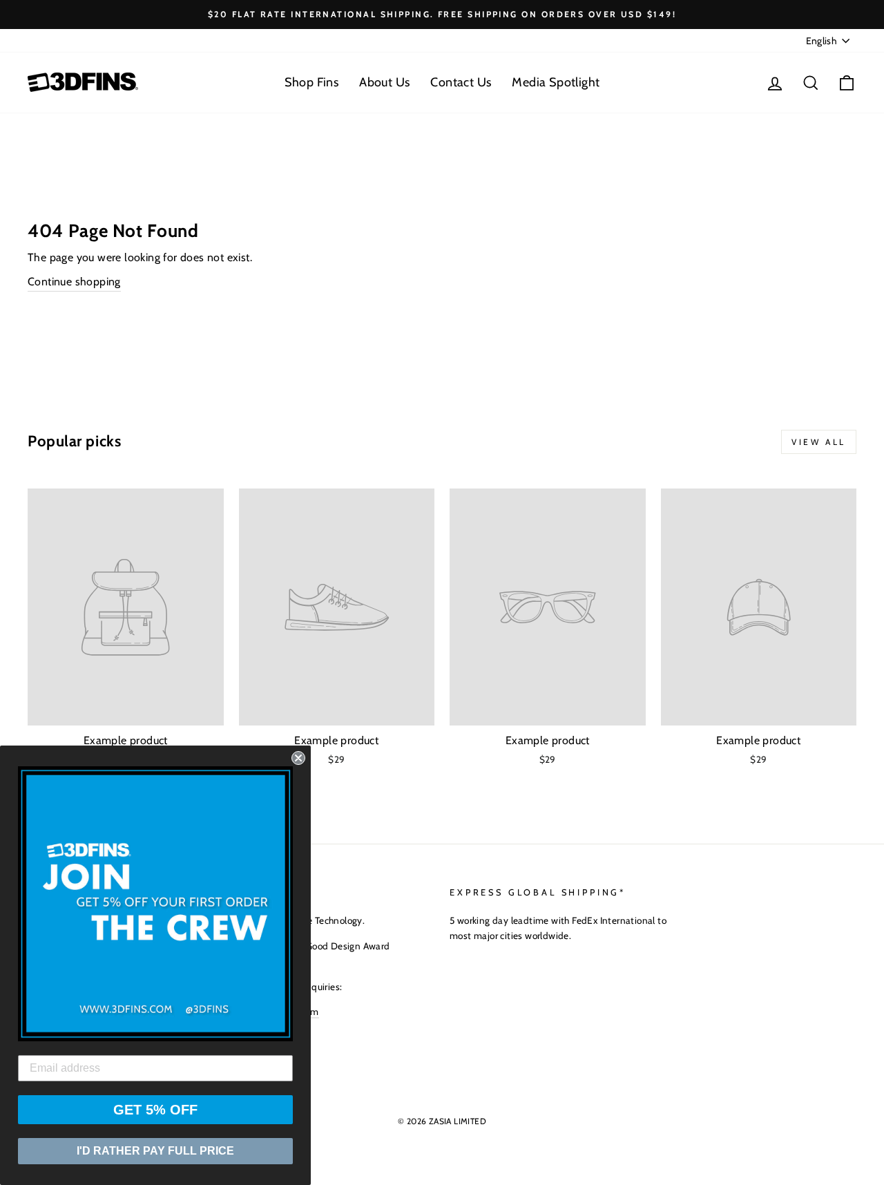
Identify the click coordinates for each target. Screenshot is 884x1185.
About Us (384, 82)
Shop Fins (312, 82)
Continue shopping (74, 281)
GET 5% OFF (155, 1109)
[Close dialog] (298, 758)
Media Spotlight (555, 82)
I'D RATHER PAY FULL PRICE (155, 1151)
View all (818, 442)
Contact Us (460, 82)
